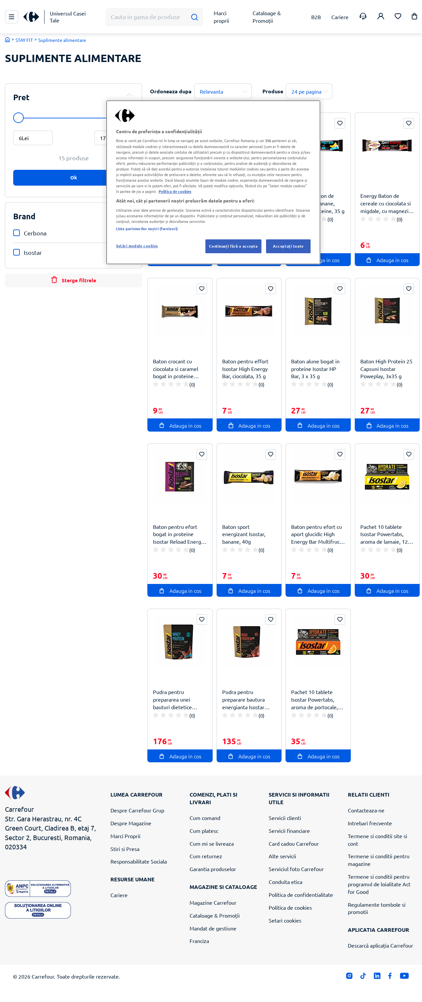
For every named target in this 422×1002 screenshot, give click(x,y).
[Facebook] (390, 977)
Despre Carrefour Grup (137, 810)
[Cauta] (194, 17)
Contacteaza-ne (366, 810)
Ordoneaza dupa (171, 91)
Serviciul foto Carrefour (296, 868)
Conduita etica (285, 881)
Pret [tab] (21, 97)
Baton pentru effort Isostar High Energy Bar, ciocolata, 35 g (245, 369)
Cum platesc (204, 830)
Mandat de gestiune (213, 928)
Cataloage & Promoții (215, 915)
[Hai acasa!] (7, 39)
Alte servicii (282, 856)
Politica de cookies (290, 907)
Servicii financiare (289, 830)
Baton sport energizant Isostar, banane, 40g (243, 534)
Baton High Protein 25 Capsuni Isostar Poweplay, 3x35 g (386, 369)
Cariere (119, 895)
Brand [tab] (24, 216)
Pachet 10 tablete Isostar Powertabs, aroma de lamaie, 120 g (385, 534)
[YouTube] (404, 977)
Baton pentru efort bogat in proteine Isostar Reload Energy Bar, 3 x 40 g (178, 534)
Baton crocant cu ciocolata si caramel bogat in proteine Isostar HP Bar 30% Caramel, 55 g (175, 369)
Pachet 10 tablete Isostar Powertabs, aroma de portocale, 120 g (314, 699)
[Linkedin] (377, 977)
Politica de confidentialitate (301, 894)
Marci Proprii (125, 836)
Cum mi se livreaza (212, 843)
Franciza (199, 940)
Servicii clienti (285, 817)
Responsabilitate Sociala (138, 861)
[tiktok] (363, 977)
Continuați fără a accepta (233, 246)
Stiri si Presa (124, 848)
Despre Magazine (130, 823)
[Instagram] (349, 977)
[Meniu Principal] (11, 16)
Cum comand (205, 817)
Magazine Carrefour (213, 902)
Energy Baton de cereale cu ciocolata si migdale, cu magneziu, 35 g (386, 203)
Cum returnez (206, 856)
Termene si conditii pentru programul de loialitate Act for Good (379, 884)
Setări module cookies (137, 245)
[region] (213, 182)
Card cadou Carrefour (294, 843)
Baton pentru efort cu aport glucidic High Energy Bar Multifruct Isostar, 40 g (316, 534)
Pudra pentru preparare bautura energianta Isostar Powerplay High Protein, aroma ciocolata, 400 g (243, 699)
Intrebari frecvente (370, 823)
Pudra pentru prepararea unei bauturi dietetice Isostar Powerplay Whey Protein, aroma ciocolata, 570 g (178, 699)
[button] (414, 17)
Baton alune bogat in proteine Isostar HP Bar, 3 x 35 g (315, 369)
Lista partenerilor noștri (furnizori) (147, 228)
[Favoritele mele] (398, 17)
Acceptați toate (288, 246)
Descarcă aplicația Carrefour (380, 945)
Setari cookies (285, 920)
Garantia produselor (213, 868)
